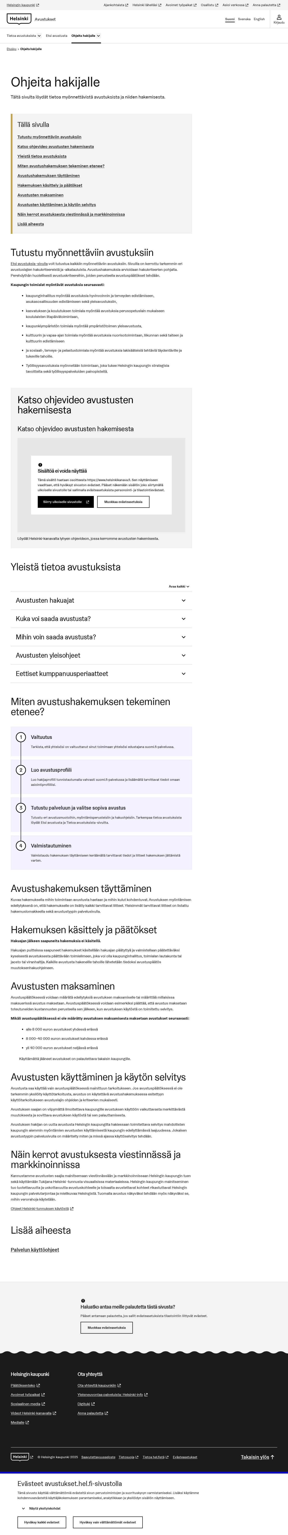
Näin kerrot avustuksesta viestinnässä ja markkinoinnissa (71, 214)
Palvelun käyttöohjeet (35, 1249)
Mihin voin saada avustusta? (56, 637)
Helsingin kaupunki (23, 5)
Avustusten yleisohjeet (48, 655)
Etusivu (11, 49)
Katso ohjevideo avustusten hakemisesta (55, 146)
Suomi (230, 19)
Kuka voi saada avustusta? (53, 618)
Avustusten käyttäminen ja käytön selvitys (56, 204)
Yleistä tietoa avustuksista (41, 156)
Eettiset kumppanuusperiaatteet (62, 673)
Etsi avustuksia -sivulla (29, 263)
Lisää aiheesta (30, 224)
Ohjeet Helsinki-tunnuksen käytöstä (43, 1208)
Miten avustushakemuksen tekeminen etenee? (61, 166)
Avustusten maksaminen (40, 195)
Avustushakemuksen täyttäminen (48, 175)
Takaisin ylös (255, 1457)
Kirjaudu (279, 22)
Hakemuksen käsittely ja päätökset (49, 185)
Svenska (244, 19)
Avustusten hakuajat (45, 600)
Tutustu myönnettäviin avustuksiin (49, 137)
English (259, 19)
